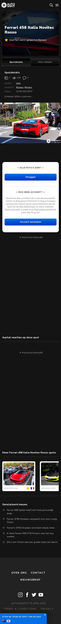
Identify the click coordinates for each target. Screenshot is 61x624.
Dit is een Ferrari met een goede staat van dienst (32, 542)
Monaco (20, 87)
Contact (38, 573)
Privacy (47, 609)
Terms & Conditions (20, 609)
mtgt (18, 83)
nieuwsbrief (30, 580)
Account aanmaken (30, 221)
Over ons (19, 573)
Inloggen (31, 177)
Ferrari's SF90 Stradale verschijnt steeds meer (31, 527)
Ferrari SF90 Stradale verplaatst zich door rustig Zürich (32, 520)
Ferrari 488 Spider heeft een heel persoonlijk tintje (30, 512)
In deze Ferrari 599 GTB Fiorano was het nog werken (30, 535)
